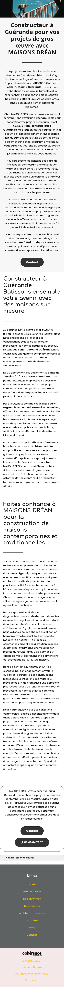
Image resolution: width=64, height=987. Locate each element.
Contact (32, 262)
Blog (32, 927)
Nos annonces (32, 898)
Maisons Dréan (32, 891)
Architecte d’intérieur (32, 913)
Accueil (32, 884)
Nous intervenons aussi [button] (20, 857)
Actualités (32, 920)
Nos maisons (32, 906)
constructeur (16, 87)
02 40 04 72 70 (33, 842)
